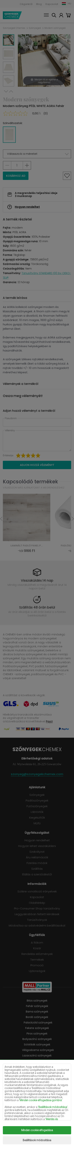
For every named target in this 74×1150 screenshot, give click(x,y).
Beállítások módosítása (37, 1140)
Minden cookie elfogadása (37, 1130)
